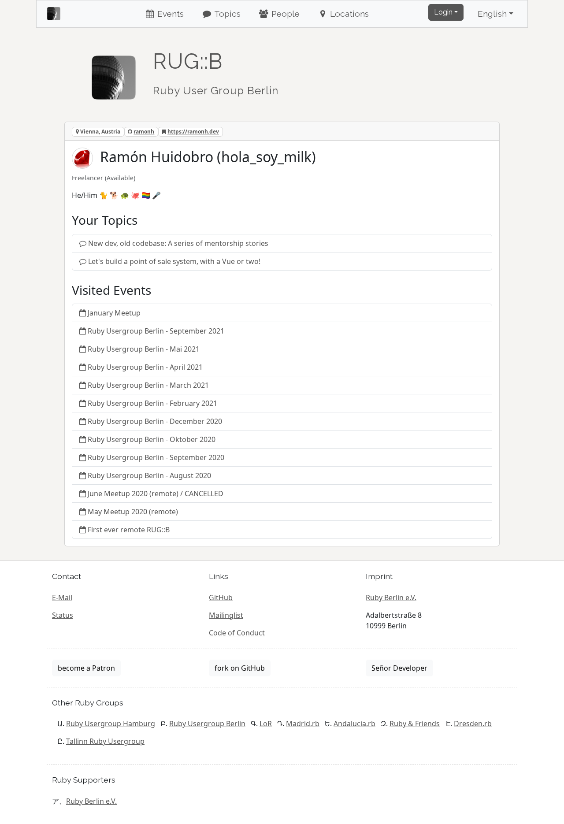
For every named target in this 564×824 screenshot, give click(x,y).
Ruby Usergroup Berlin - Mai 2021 (144, 349)
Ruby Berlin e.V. (391, 597)
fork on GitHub (240, 668)
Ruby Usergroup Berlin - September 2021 (156, 331)
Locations (348, 14)
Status (62, 615)
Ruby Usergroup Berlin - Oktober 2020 (151, 439)
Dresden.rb (473, 723)
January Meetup (114, 313)
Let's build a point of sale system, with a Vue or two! (174, 261)
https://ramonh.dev (193, 131)
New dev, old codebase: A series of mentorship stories (178, 243)
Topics (226, 14)
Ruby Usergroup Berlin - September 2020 (156, 457)
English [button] (492, 14)
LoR (266, 723)
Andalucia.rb (354, 723)
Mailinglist (226, 615)
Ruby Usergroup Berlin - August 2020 (149, 475)
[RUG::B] (114, 73)
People (284, 14)
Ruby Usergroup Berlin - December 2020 (155, 421)
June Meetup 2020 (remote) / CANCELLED (155, 493)
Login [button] (443, 12)
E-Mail (62, 597)
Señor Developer (399, 668)
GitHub (221, 597)
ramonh (144, 131)
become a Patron (86, 668)
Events (169, 14)
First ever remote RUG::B (129, 529)
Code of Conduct (237, 633)
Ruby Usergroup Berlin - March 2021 (148, 385)
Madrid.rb (302, 723)
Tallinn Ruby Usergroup (105, 741)
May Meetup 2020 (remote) (133, 511)
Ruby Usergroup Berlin (207, 723)
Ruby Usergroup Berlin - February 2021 (152, 403)
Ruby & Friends (415, 723)
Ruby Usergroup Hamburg (110, 723)
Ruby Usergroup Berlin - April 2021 (145, 367)
